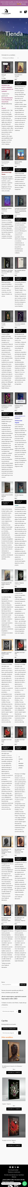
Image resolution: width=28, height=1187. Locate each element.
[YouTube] (18, 1167)
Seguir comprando (9, 1028)
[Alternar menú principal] (21, 12)
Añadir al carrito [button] (5, 82)
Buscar (3, 982)
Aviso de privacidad (13, 1170)
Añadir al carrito (14, 1072)
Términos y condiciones (14, 1172)
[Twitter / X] (15, 1167)
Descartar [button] (23, 4)
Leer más (19, 413)
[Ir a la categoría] (19, 1011)
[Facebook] (10, 1167)
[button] (24, 1183)
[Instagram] (13, 1167)
